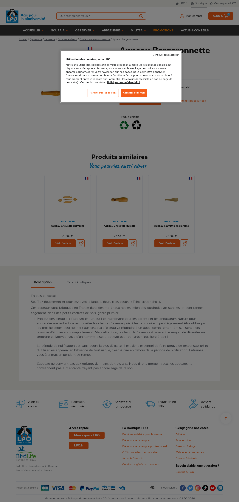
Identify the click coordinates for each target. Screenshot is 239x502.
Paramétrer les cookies (103, 92)
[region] (120, 76)
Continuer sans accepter (166, 55)
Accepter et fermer (134, 92)
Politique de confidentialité (123, 82)
